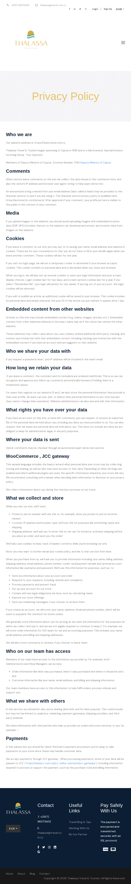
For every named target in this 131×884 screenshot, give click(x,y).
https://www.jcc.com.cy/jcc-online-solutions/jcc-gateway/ (61, 763)
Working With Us (79, 828)
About (21, 873)
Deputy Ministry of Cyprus (95, 162)
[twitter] (80, 9)
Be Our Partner (78, 834)
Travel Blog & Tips (80, 822)
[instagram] (86, 9)
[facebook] (69, 9)
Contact (44, 873)
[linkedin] (75, 9)
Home (9, 873)
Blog (32, 873)
